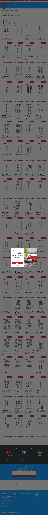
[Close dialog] (35, 248)
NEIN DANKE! (17, 265)
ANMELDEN (17, 263)
